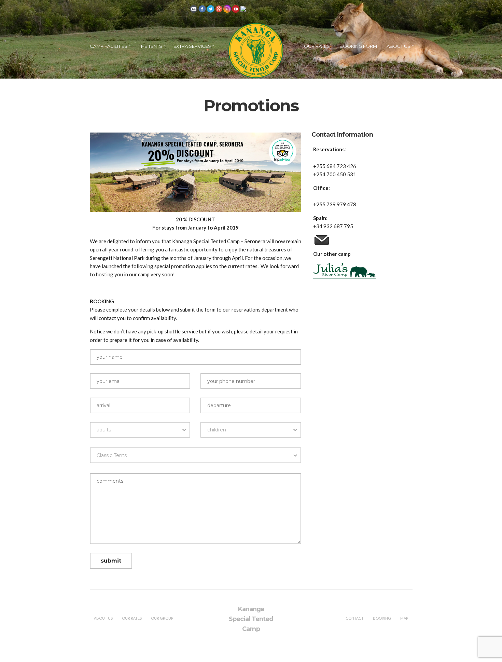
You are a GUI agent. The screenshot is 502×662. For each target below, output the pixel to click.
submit (111, 560)
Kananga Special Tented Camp (251, 619)
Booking (382, 618)
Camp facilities (108, 46)
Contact (355, 618)
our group (162, 618)
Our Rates (317, 46)
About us (398, 46)
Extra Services (192, 46)
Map (404, 618)
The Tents (150, 46)
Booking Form (358, 46)
